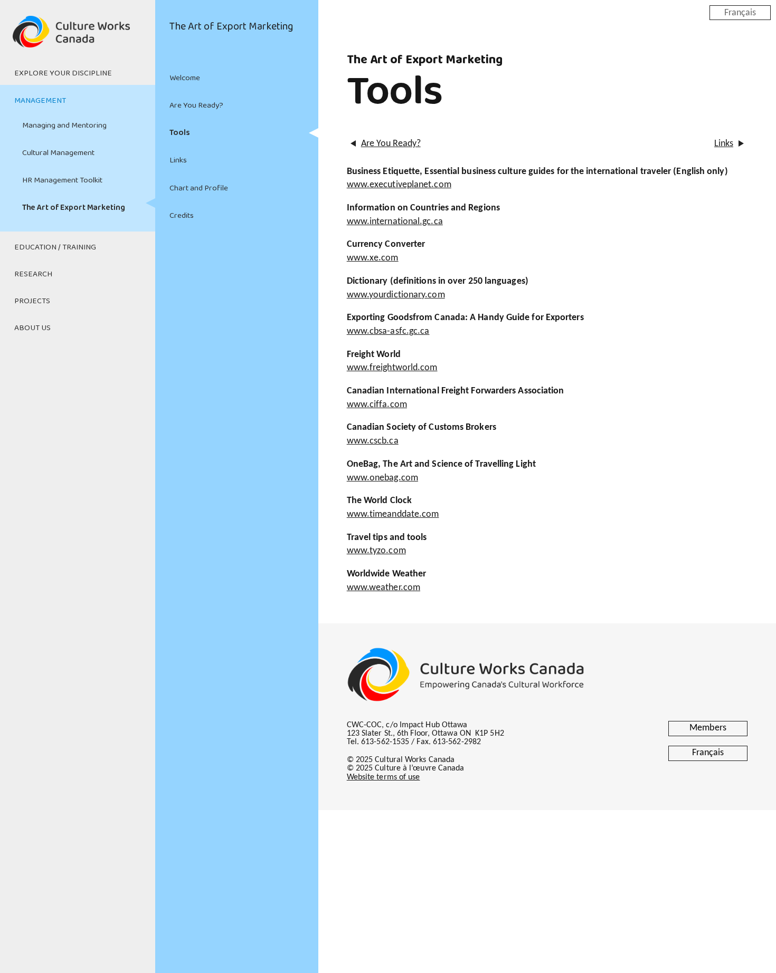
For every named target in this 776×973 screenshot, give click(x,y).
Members (707, 728)
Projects (32, 301)
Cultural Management (58, 153)
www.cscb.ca (373, 441)
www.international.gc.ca (395, 222)
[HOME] (77, 38)
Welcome (184, 78)
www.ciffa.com (377, 405)
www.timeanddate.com (393, 514)
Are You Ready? (196, 105)
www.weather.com (383, 588)
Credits (181, 215)
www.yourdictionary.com (396, 295)
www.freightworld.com (392, 368)
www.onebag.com (382, 478)
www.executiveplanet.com (399, 185)
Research (33, 274)
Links (178, 160)
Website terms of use (383, 777)
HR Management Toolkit (62, 180)
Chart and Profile (198, 188)
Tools (179, 133)
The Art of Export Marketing (73, 207)
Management (40, 100)
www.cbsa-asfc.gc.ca (388, 331)
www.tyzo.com (376, 551)
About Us (32, 328)
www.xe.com (373, 258)
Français (740, 12)
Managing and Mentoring (64, 125)
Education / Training (55, 247)
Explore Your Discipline (63, 73)
